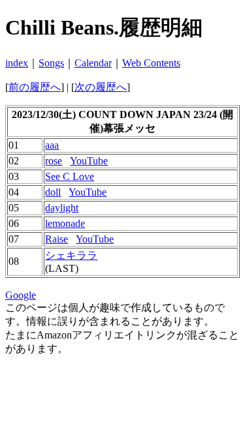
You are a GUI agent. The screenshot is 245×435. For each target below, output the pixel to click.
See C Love (69, 176)
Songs (51, 62)
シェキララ (71, 255)
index (16, 62)
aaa (52, 145)
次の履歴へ (100, 87)
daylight (61, 207)
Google (20, 295)
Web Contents (151, 62)
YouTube (89, 160)
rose (53, 160)
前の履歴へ (34, 87)
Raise (56, 239)
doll (53, 192)
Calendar (93, 62)
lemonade (65, 223)
